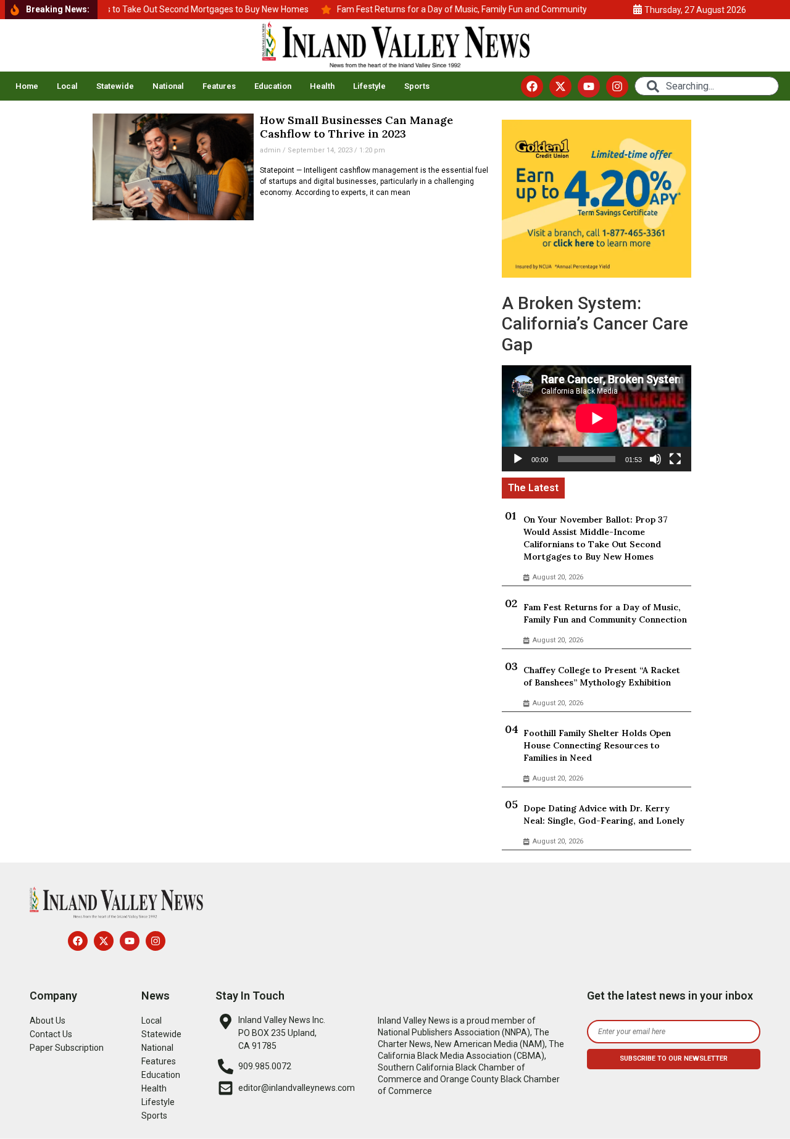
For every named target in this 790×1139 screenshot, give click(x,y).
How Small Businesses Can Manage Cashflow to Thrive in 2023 (356, 127)
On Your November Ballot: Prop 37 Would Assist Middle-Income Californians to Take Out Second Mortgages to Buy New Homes (595, 538)
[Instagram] (617, 86)
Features (219, 86)
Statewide (115, 86)
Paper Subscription (67, 1048)
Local (67, 86)
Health (322, 86)
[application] (596, 418)
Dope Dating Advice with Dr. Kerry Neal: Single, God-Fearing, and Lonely (603, 814)
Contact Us (51, 1034)
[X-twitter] (560, 86)
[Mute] (655, 459)
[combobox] (706, 86)
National (168, 86)
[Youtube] (589, 86)
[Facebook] (532, 86)
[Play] (518, 459)
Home (26, 86)
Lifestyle (369, 86)
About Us (47, 1020)
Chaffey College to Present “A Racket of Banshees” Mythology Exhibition (601, 676)
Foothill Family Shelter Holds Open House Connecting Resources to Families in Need (597, 745)
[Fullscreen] (675, 459)
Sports (417, 86)
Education (272, 86)
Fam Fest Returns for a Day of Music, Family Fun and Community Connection (605, 613)
